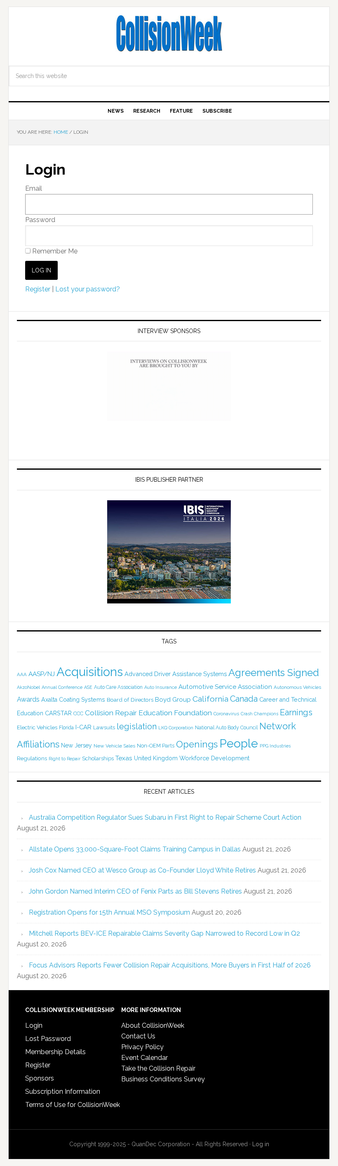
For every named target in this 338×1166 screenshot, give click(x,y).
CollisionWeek (169, 33)
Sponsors (39, 1078)
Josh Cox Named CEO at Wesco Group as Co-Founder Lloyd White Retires (142, 870)
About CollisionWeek (152, 1025)
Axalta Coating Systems (73, 699)
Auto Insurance (160, 687)
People (238, 743)
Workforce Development (214, 758)
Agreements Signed (273, 673)
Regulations (32, 758)
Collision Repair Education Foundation (148, 712)
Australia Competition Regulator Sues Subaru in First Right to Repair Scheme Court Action (165, 817)
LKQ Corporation (175, 728)
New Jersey (76, 745)
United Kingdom (156, 758)
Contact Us (138, 1036)
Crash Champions (259, 714)
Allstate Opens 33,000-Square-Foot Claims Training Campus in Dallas (135, 849)
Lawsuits (104, 727)
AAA (22, 674)
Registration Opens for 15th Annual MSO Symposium (109, 912)
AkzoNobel (28, 687)
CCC (78, 713)
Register (37, 289)
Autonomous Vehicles (297, 687)
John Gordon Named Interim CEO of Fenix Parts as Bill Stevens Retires (135, 891)
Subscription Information (62, 1091)
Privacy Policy (142, 1047)
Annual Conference (62, 687)
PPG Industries (275, 745)
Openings (197, 744)
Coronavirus (226, 714)
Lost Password (48, 1039)
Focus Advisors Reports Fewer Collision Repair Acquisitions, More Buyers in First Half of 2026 (170, 965)
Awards (28, 699)
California (210, 699)
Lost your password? (87, 289)
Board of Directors (130, 699)
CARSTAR (58, 713)
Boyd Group (173, 699)
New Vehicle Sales (114, 746)
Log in (260, 1144)
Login (33, 1025)
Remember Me (54, 251)
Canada (244, 699)
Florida (66, 728)
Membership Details (55, 1052)
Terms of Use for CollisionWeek (72, 1105)
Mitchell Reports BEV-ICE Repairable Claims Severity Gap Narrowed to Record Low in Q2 (164, 933)
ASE (88, 687)
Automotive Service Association (225, 687)
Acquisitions (89, 672)
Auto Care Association (118, 687)
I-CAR (83, 727)
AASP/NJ (41, 674)
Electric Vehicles (37, 727)
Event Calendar (144, 1058)
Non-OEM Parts (155, 746)
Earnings (296, 712)
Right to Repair (64, 759)
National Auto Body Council (226, 727)
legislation (137, 726)
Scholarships (98, 758)
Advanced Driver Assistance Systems (175, 673)
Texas (123, 758)
